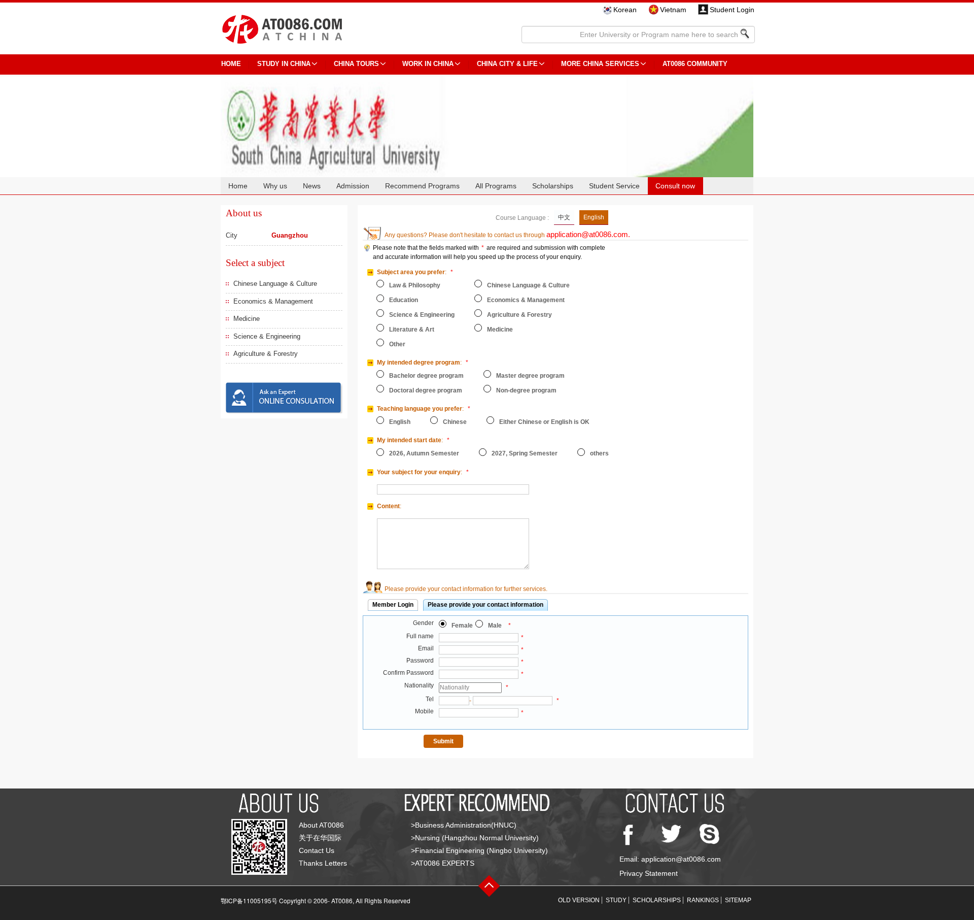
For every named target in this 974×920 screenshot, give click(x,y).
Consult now (675, 186)
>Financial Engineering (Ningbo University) (479, 850)
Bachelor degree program (426, 375)
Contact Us (316, 850)
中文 (564, 217)
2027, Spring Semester (525, 453)
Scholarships (552, 186)
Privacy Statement (648, 873)
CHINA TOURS (356, 64)
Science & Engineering (266, 336)
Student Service (614, 186)
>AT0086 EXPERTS (442, 863)
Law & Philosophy (414, 285)
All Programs (495, 186)
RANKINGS (703, 900)
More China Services (600, 64)
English (593, 217)
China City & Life (507, 64)
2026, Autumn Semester (424, 453)
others (599, 453)
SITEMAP (738, 900)
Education (403, 300)
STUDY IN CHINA (283, 64)
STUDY (616, 900)
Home (238, 186)
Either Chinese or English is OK (544, 421)
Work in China (428, 64)
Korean (625, 10)
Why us (275, 186)
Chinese (455, 421)
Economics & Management (273, 301)
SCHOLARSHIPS (657, 900)
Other (397, 344)
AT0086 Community (695, 64)
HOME (231, 64)
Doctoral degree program (425, 390)
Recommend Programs (422, 186)
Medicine (246, 318)
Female (462, 625)
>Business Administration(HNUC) (463, 825)
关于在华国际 (320, 838)
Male (495, 625)
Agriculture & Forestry (265, 353)
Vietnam (673, 10)
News (312, 186)
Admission (352, 186)
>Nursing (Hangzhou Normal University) (475, 838)
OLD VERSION (579, 900)
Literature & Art (411, 329)
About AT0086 (321, 825)
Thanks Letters (323, 863)
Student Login (732, 10)
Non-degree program (526, 390)
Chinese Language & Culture (275, 283)
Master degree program (530, 375)
